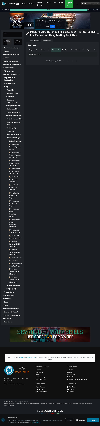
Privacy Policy (36, 422)
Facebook (72, 387)
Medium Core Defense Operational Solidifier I (14, 212)
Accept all (94, 420)
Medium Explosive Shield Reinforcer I (14, 244)
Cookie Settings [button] (41, 379)
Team (37, 374)
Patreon (71, 391)
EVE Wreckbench (41, 391)
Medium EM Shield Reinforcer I (15, 231)
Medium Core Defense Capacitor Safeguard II (15, 155)
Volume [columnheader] (77, 50)
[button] (10, 4)
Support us (39, 372)
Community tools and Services (77, 379)
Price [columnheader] (53, 50)
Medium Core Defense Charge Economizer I (14, 163)
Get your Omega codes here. (27, 357)
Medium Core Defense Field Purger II (14, 203)
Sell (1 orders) (34, 40)
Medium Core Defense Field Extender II (14, 187)
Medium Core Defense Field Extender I (14, 179)
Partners (38, 370)
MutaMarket (71, 374)
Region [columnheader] (31, 50)
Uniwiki (69, 372)
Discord (71, 389)
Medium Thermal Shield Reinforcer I (14, 272)
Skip (47, 26)
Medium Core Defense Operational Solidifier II (14, 223)
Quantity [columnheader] (64, 50)
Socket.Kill (70, 377)
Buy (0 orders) (46, 40)
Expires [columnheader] (89, 50)
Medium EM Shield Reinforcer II (15, 237)
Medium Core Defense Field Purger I (14, 195)
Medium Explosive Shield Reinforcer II (14, 252)
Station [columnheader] (43, 50)
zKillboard (70, 370)
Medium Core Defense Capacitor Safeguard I (15, 147)
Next (52, 26)
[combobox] (5, 42)
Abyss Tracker (40, 387)
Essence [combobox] (16, 42)
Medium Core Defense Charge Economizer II (14, 171)
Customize (81, 420)
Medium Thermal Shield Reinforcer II (14, 280)
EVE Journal (40, 389)
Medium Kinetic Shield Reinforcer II (15, 265)
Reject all (69, 420)
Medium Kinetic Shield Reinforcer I (15, 259)
